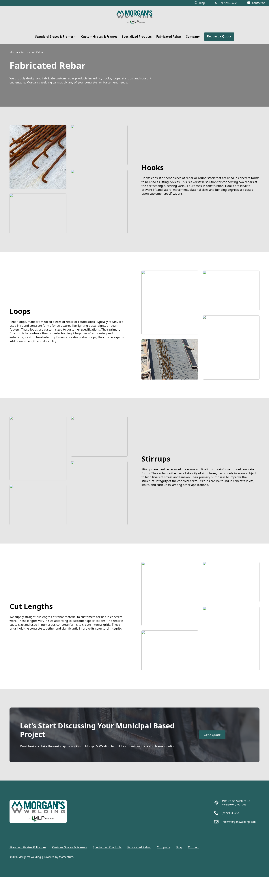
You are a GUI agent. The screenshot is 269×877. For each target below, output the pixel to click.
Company (193, 36)
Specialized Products (137, 36)
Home (14, 52)
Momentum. (66, 857)
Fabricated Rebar (168, 36)
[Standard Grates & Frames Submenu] (75, 36)
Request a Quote (219, 36)
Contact (193, 847)
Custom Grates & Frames (99, 36)
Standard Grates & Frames (54, 36)
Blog (179, 847)
